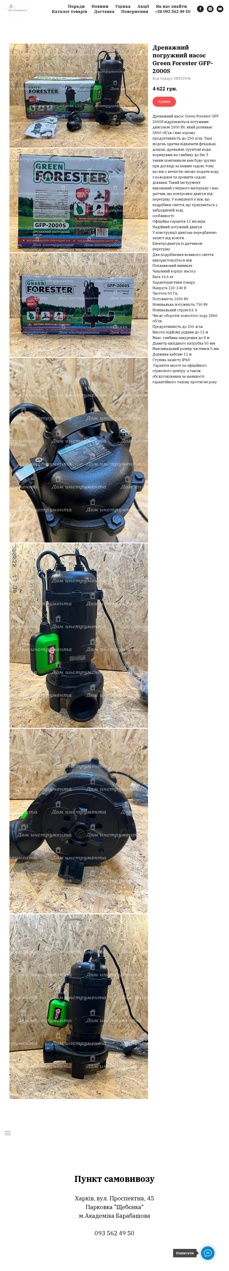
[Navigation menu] (7, 1133)
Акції (143, 6)
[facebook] (200, 9)
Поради (76, 6)
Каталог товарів (69, 11)
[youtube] (220, 9)
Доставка (104, 11)
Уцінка (123, 6)
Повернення (134, 11)
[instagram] (210, 9)
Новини (99, 6)
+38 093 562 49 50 (172, 11)
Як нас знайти (171, 6)
